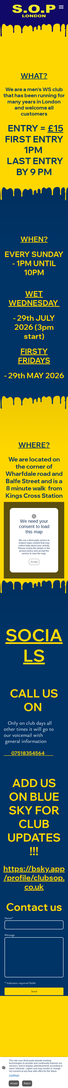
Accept (34, 562)
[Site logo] (34, 10)
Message (10, 935)
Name (9, 918)
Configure (14, 1075)
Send (34, 991)
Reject (27, 1083)
